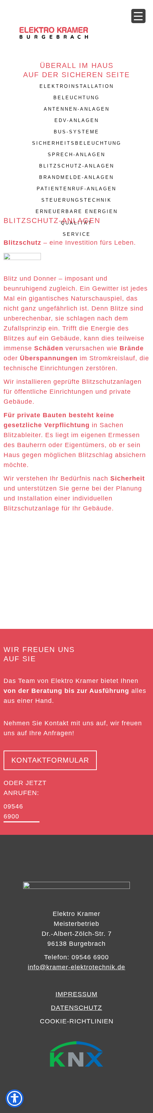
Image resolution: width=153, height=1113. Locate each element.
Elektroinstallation (76, 86)
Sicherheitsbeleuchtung (76, 143)
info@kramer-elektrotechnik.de (76, 967)
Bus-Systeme (76, 131)
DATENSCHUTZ (76, 1007)
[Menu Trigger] (138, 16)
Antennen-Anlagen (77, 109)
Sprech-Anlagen (76, 154)
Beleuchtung (76, 97)
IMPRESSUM (76, 994)
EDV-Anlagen (76, 120)
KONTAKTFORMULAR (50, 760)
